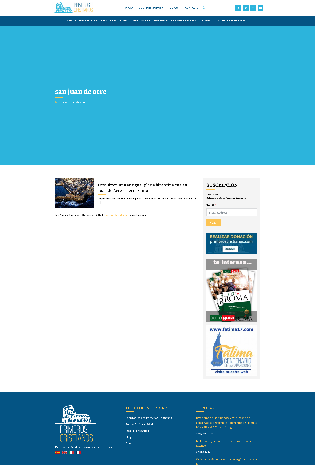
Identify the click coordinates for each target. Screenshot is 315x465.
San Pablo (160, 20)
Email (210, 205)
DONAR (174, 7)
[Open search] (204, 8)
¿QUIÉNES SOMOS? (151, 7)
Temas (71, 20)
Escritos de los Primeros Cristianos (149, 418)
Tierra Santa (140, 20)
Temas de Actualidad (139, 424)
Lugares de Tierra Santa (115, 214)
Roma (124, 20)
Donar (130, 443)
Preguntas (109, 20)
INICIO (129, 7)
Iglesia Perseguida (231, 20)
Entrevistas (88, 20)
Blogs (129, 437)
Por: (67, 214)
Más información (138, 214)
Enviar (213, 223)
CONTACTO (192, 7)
